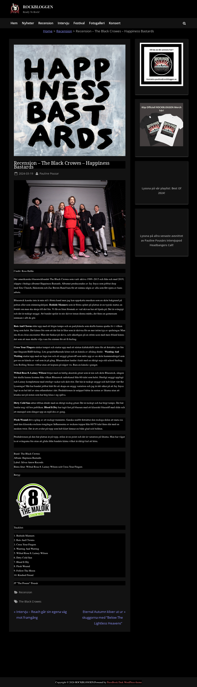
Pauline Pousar (49, 173)
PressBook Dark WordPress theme (124, 682)
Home (48, 31)
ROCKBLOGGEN (38, 6)
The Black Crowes (30, 601)
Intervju (63, 23)
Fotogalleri (97, 23)
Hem (14, 23)
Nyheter (28, 23)
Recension (45, 23)
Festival (79, 23)
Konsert (114, 23)
